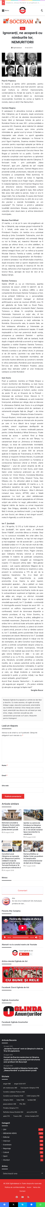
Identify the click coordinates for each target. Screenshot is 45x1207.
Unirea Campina (32, 1116)
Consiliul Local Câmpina (13, 1096)
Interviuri (6, 1141)
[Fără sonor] (36, 937)
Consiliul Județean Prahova (14, 1092)
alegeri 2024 (20, 1084)
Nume (5, 765)
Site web (5, 786)
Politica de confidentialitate (15, 1187)
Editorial (6, 1137)
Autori (29, 1187)
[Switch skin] (42, 11)
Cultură (6, 1152)
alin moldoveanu (10, 1088)
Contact (22, 1191)
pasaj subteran (9, 1104)
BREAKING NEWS (10, 1133)
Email (4, 775)
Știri (22, 28)
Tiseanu (17, 1116)
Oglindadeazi (17, 48)
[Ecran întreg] (40, 937)
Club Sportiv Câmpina (30, 1088)
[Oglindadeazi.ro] (22, 10)
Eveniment (7, 1145)
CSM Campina (33, 1096)
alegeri (7, 1084)
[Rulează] (5, 937)
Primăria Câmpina (10, 1108)
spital (6, 1116)
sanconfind (32, 1112)
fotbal (20, 1100)
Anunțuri (6, 1160)
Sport (5, 1156)
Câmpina (8, 1100)
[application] (22, 928)
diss (13, 898)
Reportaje (7, 1148)
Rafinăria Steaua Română (13, 1112)
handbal (31, 1100)
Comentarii (22, 890)
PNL (22, 1104)
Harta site (36, 1187)
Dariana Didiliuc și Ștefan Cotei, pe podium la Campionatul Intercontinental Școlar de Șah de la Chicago (33, 858)
